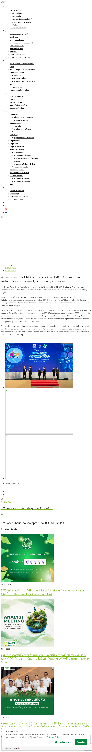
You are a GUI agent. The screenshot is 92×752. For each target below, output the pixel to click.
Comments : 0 (10, 270)
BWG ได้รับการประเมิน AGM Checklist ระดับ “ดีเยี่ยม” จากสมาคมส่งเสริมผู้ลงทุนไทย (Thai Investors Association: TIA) (43, 592)
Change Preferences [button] (63, 742)
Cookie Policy (54, 737)
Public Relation (11, 268)
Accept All (81, 742)
